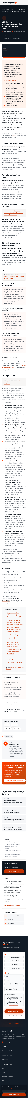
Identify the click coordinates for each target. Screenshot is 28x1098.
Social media (10, 923)
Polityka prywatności (7, 1080)
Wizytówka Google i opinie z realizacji (12, 847)
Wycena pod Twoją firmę (11, 856)
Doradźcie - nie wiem (15, 968)
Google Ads (10, 919)
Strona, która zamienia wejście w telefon (13, 851)
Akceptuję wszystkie (14, 1094)
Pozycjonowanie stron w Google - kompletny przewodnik (14, 651)
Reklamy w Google (15, 960)
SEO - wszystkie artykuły (14, 662)
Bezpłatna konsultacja (7, 1076)
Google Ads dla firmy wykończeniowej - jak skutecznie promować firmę (15, 615)
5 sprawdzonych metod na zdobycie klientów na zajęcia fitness (13, 882)
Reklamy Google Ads (7, 1055)
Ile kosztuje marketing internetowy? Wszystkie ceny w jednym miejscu (13, 212)
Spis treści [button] (14, 839)
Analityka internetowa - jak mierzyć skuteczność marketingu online (12, 886)
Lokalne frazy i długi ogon (11, 842)
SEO (16, 9)
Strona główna (5, 9)
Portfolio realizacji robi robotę (12, 844)
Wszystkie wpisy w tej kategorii (12, 905)
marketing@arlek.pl (14, 1023)
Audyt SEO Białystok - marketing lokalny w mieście (14, 900)
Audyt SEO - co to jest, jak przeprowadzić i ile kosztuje (11, 896)
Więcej (11, 1088)
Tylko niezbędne (14, 1091)
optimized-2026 (8, 736)
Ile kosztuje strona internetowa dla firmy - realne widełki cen (14, 382)
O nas (3, 1072)
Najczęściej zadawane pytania (12, 854)
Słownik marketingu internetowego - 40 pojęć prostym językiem (14, 276)
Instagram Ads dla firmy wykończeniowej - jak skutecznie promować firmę (15, 622)
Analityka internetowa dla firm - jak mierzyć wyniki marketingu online (12, 891)
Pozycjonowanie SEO (13, 915)
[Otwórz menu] (23, 2)
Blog (12, 9)
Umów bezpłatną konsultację (14, 780)
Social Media (5, 1059)
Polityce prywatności (13, 1005)
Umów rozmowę (13, 871)
